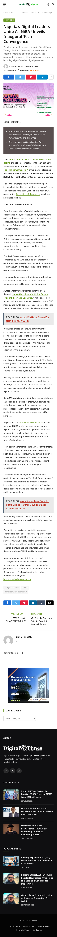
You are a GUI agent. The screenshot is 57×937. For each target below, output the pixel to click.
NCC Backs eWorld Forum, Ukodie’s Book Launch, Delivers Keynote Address (37, 811)
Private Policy (24, 930)
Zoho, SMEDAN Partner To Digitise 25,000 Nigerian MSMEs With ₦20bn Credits (37, 794)
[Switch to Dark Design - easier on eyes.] (48, 4)
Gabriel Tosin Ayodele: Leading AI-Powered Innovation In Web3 (37, 898)
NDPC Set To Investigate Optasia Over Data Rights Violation (42, 621)
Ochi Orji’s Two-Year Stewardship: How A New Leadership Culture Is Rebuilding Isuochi (33, 830)
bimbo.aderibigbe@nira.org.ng (17, 579)
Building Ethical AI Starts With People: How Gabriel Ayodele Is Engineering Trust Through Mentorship (37, 879)
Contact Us (37, 930)
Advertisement (43, 926)
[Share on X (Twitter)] (20, 77)
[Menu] (4, 4)
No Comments (11, 70)
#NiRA (25, 588)
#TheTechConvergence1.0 (16, 592)
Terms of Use (28, 926)
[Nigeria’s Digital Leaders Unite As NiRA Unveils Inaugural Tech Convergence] (28, 99)
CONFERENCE (9, 20)
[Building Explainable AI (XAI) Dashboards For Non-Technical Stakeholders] (11, 861)
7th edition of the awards (28, 194)
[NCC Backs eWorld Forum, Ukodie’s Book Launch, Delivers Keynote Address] (11, 812)
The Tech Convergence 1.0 (15, 170)
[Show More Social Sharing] (51, 77)
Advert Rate (15, 926)
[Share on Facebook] (8, 77)
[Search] (52, 4)
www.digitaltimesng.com (34, 756)
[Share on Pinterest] (31, 77)
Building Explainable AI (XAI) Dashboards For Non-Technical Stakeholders (36, 860)
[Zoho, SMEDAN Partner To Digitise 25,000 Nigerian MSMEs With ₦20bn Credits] (11, 794)
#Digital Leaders (12, 588)
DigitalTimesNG (17, 66)
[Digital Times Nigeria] (28, 4)
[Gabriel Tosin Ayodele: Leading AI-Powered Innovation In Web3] (11, 898)
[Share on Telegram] (42, 77)
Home (5, 13)
